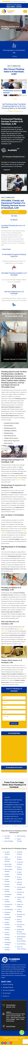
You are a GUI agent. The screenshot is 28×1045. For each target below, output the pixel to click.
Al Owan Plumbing (7, 933)
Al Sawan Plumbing (19, 858)
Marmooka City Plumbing (21, 915)
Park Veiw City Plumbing (20, 925)
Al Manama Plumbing (7, 913)
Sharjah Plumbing (19, 840)
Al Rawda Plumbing (7, 948)
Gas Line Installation (9, 990)
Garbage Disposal (8, 987)
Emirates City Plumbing (20, 893)
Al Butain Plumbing (7, 890)
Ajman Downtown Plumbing (7, 859)
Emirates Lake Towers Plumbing (20, 899)
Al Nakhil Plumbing (7, 923)
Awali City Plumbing (19, 883)
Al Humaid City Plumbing (8, 905)
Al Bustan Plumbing (7, 885)
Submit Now (14, 723)
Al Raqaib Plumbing (7, 938)
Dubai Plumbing (21, 836)
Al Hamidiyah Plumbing (8, 895)
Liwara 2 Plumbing (19, 910)
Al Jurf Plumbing (9, 909)
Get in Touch (7, 249)
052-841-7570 (14, 6)
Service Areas (6, 993)
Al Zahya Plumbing (19, 873)
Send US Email (10, 1026)
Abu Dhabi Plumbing (7, 837)
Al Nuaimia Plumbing (7, 928)
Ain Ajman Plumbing (7, 853)
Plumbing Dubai (14, 1040)
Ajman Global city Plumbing (8, 865)
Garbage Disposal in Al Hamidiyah (15, 359)
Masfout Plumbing (19, 920)
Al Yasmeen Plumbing (20, 863)
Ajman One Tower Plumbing (21, 948)
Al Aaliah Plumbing (7, 875)
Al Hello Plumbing (7, 900)
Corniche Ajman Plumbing (21, 888)
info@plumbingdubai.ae (15, 111)
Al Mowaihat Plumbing (8, 918)
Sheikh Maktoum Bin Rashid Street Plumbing (21, 939)
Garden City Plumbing (20, 905)
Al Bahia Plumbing (7, 880)
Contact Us (7, 169)
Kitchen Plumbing (8, 984)
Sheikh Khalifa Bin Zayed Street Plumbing (21, 932)
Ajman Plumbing (9, 841)
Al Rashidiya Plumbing (8, 943)
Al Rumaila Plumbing (19, 853)
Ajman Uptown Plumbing (8, 870)
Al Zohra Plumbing (19, 878)
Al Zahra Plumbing (19, 868)
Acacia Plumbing (21, 944)
